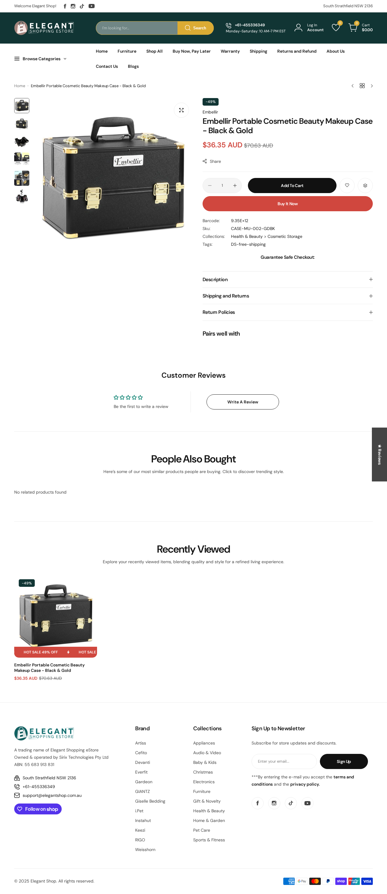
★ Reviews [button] (379, 454)
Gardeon (143, 781)
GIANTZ (142, 791)
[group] (113, 178)
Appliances (204, 743)
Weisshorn (145, 849)
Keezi (140, 830)
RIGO (140, 840)
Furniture (201, 791)
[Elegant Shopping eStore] (44, 28)
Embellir (210, 112)
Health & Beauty (209, 810)
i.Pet (139, 810)
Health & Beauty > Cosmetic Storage (266, 236)
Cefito (141, 752)
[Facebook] (65, 6)
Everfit (141, 772)
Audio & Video (207, 752)
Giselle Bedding (150, 801)
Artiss (140, 743)
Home (19, 85)
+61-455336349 (39, 786)
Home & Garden (209, 820)
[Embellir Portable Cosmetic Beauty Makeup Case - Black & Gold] (55, 616)
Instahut (143, 820)
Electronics (204, 781)
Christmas (203, 772)
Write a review (242, 402)
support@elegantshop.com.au (52, 795)
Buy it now (288, 203)
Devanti (142, 762)
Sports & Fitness (209, 840)
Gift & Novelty (207, 801)
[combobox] (155, 28)
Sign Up (344, 761)
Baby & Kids (204, 762)
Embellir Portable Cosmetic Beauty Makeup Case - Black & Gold (49, 667)
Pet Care (201, 830)
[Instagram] (73, 6)
